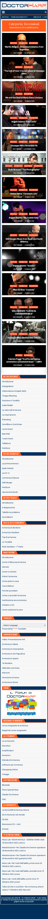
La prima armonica (10, 463)
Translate (22, 629)
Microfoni (6, 746)
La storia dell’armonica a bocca (15, 810)
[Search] (45, 12)
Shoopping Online (10, 769)
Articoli (13, 43)
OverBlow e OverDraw (12, 424)
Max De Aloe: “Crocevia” (24, 289)
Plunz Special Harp (10, 790)
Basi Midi (6, 434)
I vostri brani (7, 438)
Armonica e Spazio (10, 658)
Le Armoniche (8, 741)
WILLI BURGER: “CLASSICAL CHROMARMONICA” (24, 312)
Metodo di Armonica (11, 760)
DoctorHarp (18, 53)
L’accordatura (8, 586)
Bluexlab (6, 785)
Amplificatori (8, 750)
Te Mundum (7, 663)
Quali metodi (7, 468)
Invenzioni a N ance (10, 677)
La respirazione (9, 415)
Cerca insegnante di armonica (15, 725)
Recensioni (33, 43)
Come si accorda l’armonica (14, 595)
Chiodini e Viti (8, 605)
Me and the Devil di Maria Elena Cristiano (24, 97)
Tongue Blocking (9, 396)
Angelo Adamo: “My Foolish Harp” (24, 217)
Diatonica (28, 166)
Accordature (7, 517)
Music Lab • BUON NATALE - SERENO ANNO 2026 (23, 840)
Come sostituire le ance (12, 610)
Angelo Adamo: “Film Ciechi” (24, 121)
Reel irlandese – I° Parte (12, 547)
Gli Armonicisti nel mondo (13, 815)
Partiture (6, 448)
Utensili (5, 567)
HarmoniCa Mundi (10, 492)
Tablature (6, 443)
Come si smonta (9, 572)
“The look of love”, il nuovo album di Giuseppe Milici (24, 72)
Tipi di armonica (9, 537)
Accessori (6, 755)
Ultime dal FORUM (12, 834)
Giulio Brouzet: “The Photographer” (24, 169)
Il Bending (6, 419)
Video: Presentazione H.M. (13, 639)
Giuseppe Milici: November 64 (24, 145)
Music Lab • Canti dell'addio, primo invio (19, 879)
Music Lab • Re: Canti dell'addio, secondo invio (21, 871)
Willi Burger (7, 482)
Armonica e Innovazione (13, 649)
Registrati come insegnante (14, 730)
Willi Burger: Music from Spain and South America (24, 240)
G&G (4, 799)
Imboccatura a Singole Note (14, 391)
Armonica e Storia (10, 682)
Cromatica (23, 43)
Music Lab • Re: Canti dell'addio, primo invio (20, 863)
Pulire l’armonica (9, 576)
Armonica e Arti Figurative (13, 654)
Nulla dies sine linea (10, 668)
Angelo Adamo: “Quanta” (24, 265)
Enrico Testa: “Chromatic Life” (24, 193)
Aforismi (6, 673)
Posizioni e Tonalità (10, 400)
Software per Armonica (12, 765)
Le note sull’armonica (11, 410)
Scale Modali (7, 405)
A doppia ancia (8, 507)
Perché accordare (10, 591)
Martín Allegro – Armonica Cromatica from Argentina (24, 48)
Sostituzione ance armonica (14, 600)
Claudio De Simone (10, 794)
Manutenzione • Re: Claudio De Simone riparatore (24, 847)
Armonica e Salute (10, 644)
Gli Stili (5, 819)
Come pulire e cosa (10, 581)
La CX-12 (6, 473)
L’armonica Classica (10, 478)
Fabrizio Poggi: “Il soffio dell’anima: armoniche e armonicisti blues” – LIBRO (24, 360)
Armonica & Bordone (11, 528)
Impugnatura (7, 386)
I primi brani (7, 429)
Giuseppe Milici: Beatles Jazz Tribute (24, 337)
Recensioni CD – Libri (11, 824)
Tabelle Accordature (11, 512)
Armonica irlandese (10, 532)
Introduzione (7, 381)
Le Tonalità (7, 542)
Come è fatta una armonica (14, 562)
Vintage (5, 774)
